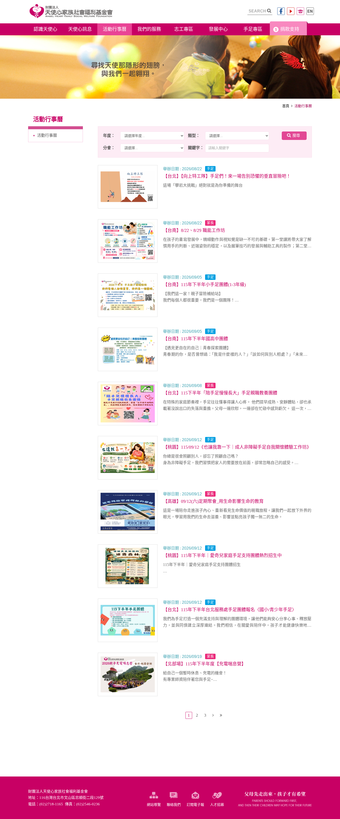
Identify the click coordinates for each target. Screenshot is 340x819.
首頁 (285, 106)
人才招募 (217, 805)
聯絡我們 (174, 805)
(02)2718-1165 (51, 804)
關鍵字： (196, 148)
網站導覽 (154, 805)
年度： (109, 135)
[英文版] (310, 11)
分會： (109, 148)
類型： (194, 135)
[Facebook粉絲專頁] (281, 11)
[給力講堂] (300, 11)
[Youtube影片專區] (290, 11)
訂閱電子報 (195, 805)
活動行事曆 (47, 135)
